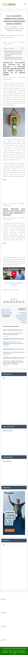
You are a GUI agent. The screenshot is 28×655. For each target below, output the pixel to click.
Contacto (10, 652)
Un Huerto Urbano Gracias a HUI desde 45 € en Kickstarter (14, 283)
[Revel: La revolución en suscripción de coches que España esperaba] (14, 330)
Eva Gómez (13, 26)
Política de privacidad (21, 652)
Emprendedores (16, 28)
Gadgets (9, 30)
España (21, 28)
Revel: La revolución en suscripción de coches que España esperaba (13, 333)
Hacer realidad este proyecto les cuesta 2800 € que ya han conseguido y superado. (14, 58)
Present (13, 30)
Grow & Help (15, 289)
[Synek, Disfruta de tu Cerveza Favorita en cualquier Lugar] (14, 349)
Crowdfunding (7, 28)
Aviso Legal (15, 652)
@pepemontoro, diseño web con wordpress (16, 648)
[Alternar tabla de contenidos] (21, 49)
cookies (14, 653)
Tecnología (18, 30)
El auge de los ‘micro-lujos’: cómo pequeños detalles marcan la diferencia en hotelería (13, 343)
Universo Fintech (5, 652)
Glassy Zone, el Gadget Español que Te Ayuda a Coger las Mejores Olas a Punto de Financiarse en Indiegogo (13, 362)
